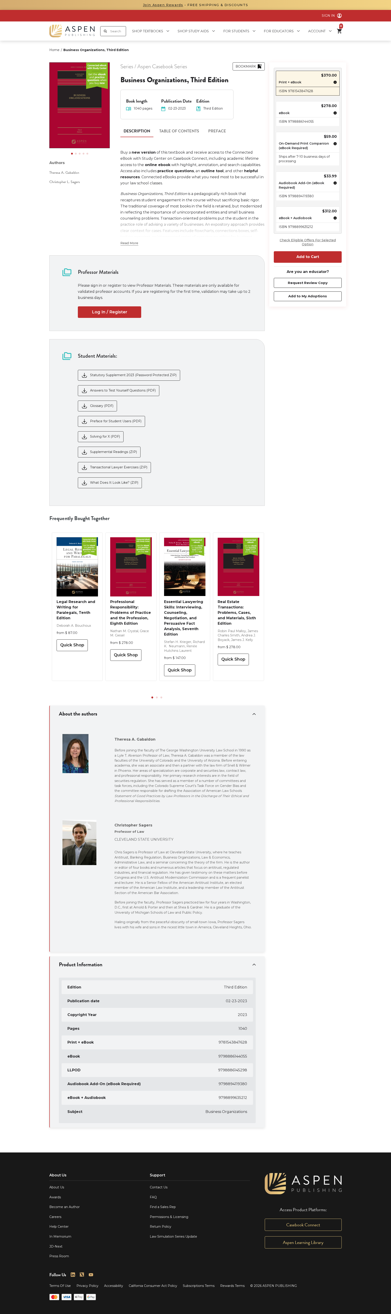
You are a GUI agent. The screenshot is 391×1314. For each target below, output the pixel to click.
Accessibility (113, 1286)
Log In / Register (109, 312)
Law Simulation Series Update (173, 1236)
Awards (55, 1197)
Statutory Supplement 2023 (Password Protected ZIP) (133, 375)
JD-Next (55, 1246)
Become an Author (64, 1207)
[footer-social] (73, 1274)
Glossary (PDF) (101, 406)
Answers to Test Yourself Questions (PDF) (123, 390)
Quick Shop (72, 645)
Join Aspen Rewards (163, 5)
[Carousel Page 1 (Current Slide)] (72, 154)
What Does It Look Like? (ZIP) (114, 483)
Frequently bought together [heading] (79, 518)
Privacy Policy (87, 1286)
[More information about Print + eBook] (334, 83)
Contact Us (158, 1187)
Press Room (59, 1256)
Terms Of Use (60, 1286)
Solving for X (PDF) (105, 436)
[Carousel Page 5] (87, 154)
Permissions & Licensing (169, 1217)
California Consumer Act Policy (153, 1286)
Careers (55, 1217)
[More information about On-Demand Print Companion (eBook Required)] (334, 146)
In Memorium (60, 1236)
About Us (56, 1187)
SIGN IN (328, 16)
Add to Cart (307, 257)
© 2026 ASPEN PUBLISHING (273, 1286)
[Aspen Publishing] (72, 31)
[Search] (105, 31)
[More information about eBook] (334, 113)
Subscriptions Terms (199, 1286)
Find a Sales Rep (163, 1207)
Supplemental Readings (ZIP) (113, 452)
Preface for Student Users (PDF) (115, 421)
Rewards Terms (232, 1286)
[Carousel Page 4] (83, 154)
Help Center (59, 1227)
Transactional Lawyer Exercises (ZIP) (118, 467)
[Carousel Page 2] (76, 154)
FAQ (153, 1197)
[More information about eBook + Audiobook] (334, 218)
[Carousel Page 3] (80, 154)
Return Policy (160, 1227)
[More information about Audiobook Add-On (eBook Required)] (334, 185)
